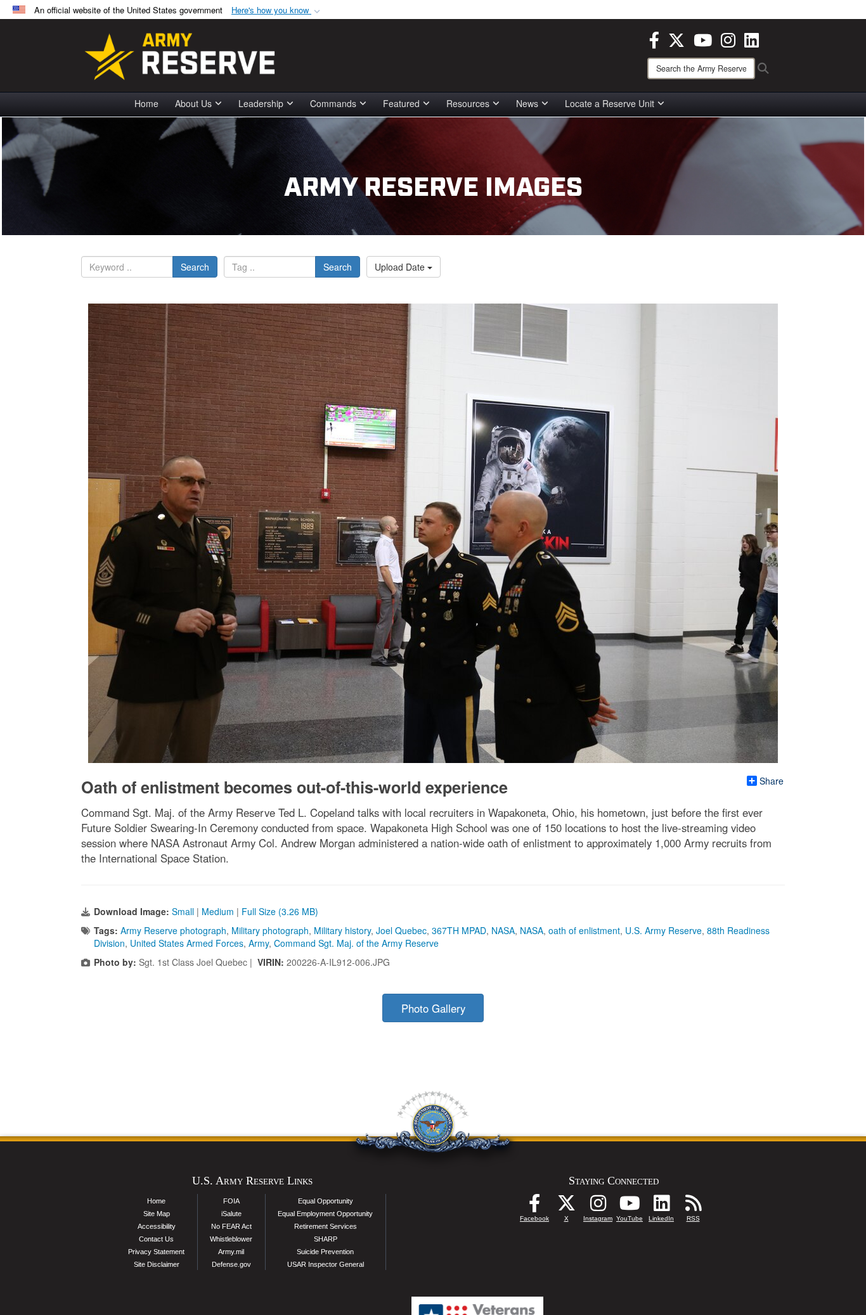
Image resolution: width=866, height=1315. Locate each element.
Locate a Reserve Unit (609, 103)
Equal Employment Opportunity (325, 1213)
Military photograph (270, 930)
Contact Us (156, 1239)
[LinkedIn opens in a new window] (751, 38)
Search (195, 266)
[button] (277, 10)
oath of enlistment (584, 930)
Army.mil (231, 1251)
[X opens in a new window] (676, 38)
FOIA (231, 1201)
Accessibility (157, 1226)
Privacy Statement (156, 1251)
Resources (467, 103)
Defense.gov (231, 1264)
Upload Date (401, 266)
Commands (333, 103)
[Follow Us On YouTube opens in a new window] (629, 1207)
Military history (342, 930)
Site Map (156, 1213)
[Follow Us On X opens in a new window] (566, 1207)
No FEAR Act (231, 1226)
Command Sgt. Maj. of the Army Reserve (356, 943)
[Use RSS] (693, 1207)
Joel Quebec (401, 930)
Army (259, 943)
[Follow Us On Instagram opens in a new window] (598, 1207)
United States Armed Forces (186, 943)
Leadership (260, 103)
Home (146, 103)
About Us (193, 103)
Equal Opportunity (325, 1201)
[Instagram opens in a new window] (728, 38)
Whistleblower (231, 1239)
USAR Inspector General (325, 1264)
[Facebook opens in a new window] (654, 38)
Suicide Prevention (325, 1251)
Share (771, 781)
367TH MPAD (459, 930)
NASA (503, 930)
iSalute (231, 1213)
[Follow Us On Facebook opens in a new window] (534, 1207)
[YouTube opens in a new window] (703, 38)
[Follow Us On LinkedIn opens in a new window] (661, 1207)
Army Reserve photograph (173, 930)
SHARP (325, 1239)
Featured (401, 103)
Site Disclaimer (156, 1264)
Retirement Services (325, 1226)
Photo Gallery (433, 1008)
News (527, 103)
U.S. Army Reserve (663, 930)
